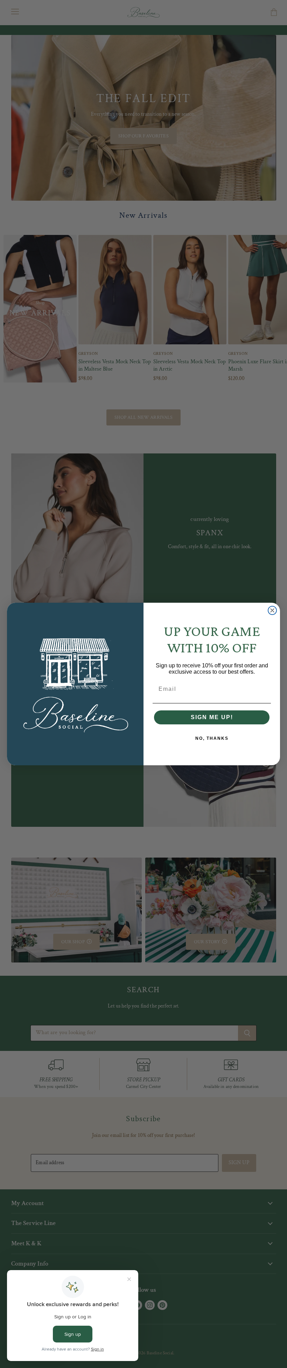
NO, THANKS (212, 738)
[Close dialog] (272, 610)
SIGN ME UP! (212, 717)
